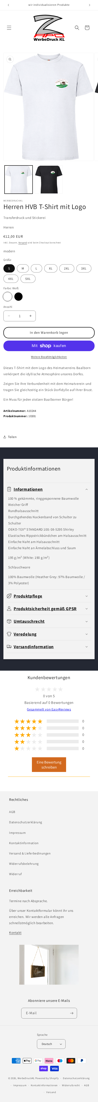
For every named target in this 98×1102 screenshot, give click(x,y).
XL (51, 268)
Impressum (17, 833)
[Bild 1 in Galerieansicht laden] (19, 179)
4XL (11, 279)
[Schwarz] (18, 296)
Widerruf (15, 874)
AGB (12, 812)
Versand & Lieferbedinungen (30, 853)
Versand (22, 242)
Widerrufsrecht (71, 1085)
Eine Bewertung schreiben (49, 765)
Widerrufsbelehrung (24, 864)
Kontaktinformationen (44, 1085)
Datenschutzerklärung (25, 822)
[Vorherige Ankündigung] (8, 5)
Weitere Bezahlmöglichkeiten (49, 356)
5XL (28, 279)
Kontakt (15, 932)
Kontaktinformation (24, 843)
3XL (84, 268)
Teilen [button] (12, 437)
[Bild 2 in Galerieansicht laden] (49, 179)
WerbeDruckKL (26, 1078)
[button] (9, 28)
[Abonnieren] (72, 1013)
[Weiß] (7, 296)
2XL (67, 268)
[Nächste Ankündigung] (90, 5)
